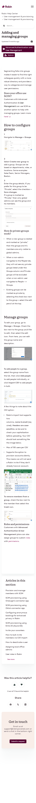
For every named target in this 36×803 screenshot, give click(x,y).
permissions (13, 541)
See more (10, 659)
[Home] (7, 6)
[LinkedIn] (25, 704)
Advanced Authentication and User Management (19, 48)
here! (6, 116)
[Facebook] (10, 704)
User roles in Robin (14, 654)
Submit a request (18, 741)
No (21, 685)
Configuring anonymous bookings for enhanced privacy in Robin (16, 615)
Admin (11, 55)
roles (28, 538)
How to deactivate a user (17, 642)
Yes (14, 685)
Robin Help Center (10, 13)
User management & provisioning (18, 16)
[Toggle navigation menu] (32, 6)
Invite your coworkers (15, 630)
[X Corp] (18, 704)
